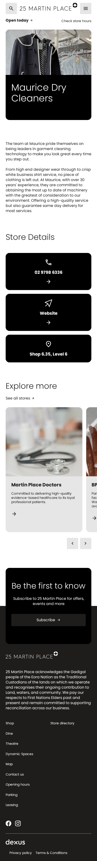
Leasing (12, 805)
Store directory (62, 723)
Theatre (12, 743)
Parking (11, 794)
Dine (9, 733)
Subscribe (48, 620)
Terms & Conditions (51, 852)
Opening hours (18, 784)
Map (9, 764)
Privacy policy (20, 852)
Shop (10, 723)
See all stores (20, 398)
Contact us (15, 774)
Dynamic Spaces (19, 754)
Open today (19, 20)
